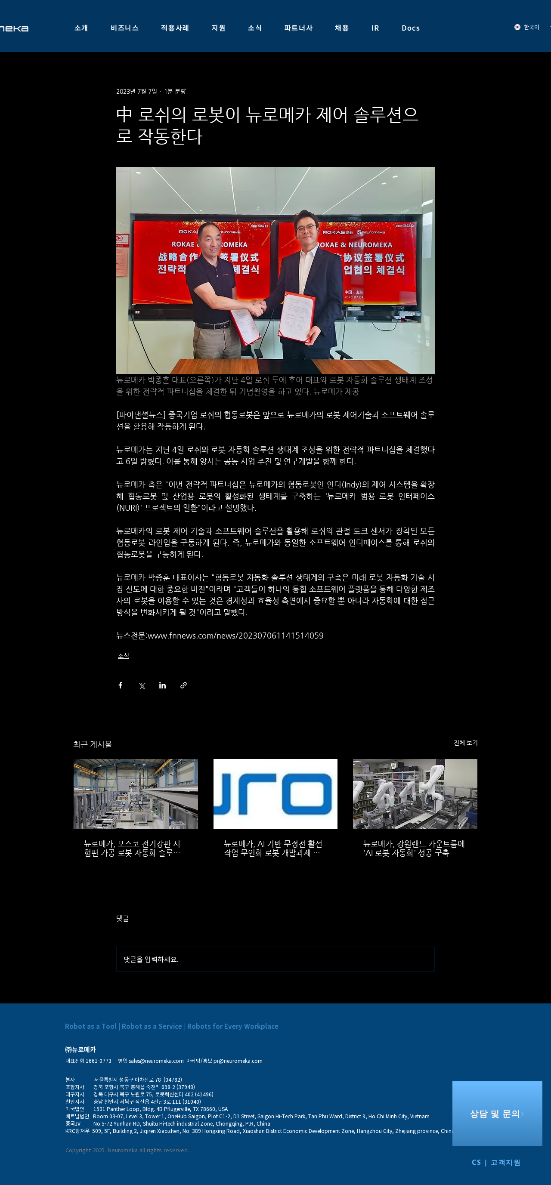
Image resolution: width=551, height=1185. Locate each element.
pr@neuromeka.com (238, 1061)
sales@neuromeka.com (156, 1061)
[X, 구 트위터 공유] (141, 685)
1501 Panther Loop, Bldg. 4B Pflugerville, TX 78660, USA (160, 1109)
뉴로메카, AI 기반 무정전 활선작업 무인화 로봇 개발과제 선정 (273, 848)
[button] (81, 28)
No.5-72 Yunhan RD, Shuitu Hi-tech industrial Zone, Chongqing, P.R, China (181, 1123)
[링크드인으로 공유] (162, 685)
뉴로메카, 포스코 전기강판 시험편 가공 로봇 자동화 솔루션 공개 (132, 848)
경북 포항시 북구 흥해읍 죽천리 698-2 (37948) (141, 1087)
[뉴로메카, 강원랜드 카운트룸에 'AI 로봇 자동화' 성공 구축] (415, 794)
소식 (123, 655)
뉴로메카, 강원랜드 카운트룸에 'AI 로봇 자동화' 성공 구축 (414, 848)
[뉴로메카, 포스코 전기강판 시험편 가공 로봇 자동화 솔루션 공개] (136, 794)
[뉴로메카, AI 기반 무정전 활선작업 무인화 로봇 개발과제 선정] (276, 794)
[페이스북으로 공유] (120, 685)
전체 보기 (466, 742)
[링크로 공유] (184, 685)
